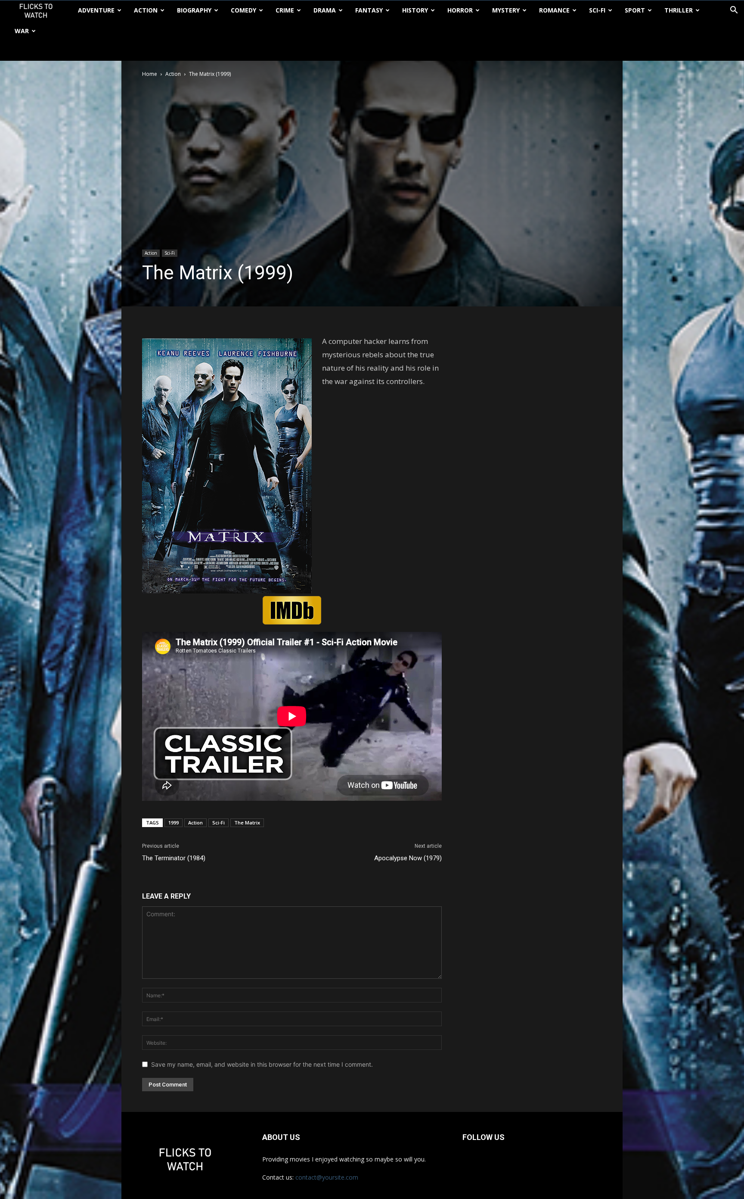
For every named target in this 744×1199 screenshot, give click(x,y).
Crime (285, 10)
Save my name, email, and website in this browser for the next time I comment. (262, 1064)
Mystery (506, 10)
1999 (173, 822)
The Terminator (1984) (173, 858)
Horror (460, 10)
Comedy (243, 10)
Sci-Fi (597, 10)
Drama (324, 10)
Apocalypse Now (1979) (408, 858)
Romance (554, 10)
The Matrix (247, 822)
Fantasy (369, 10)
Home (149, 74)
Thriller (678, 10)
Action (146, 10)
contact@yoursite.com (326, 1177)
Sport (635, 10)
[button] (733, 11)
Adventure (96, 10)
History (415, 10)
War (22, 31)
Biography (194, 10)
